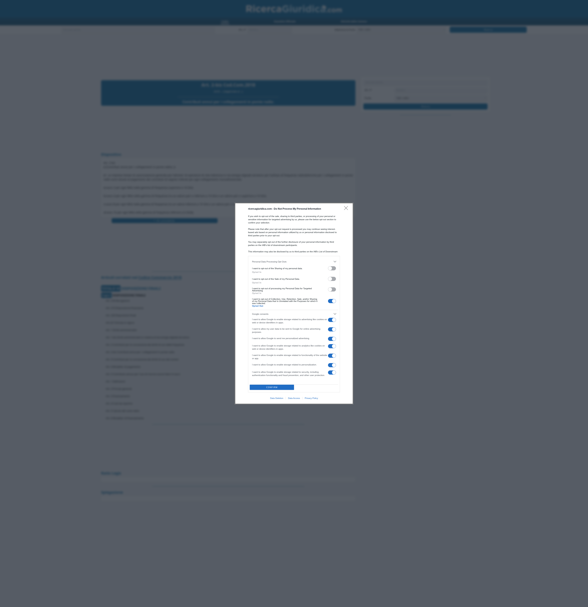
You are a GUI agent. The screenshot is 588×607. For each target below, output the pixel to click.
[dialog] (294, 303)
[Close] (347, 209)
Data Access (294, 398)
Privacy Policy (311, 398)
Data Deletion (276, 398)
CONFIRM (272, 387)
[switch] (332, 268)
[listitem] (294, 261)
